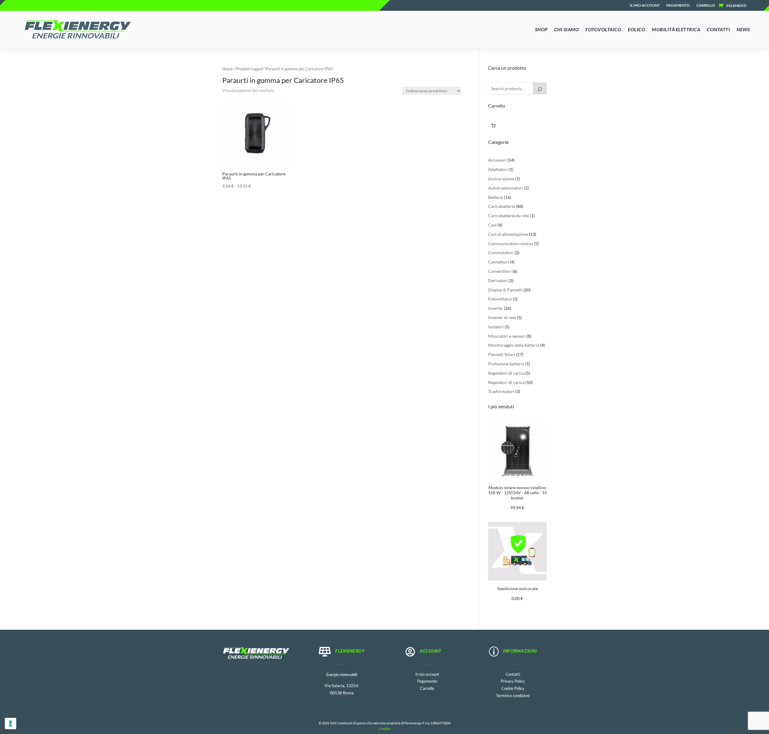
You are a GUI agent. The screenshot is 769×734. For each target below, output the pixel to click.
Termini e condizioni (513, 695)
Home (227, 68)
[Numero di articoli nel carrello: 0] (493, 125)
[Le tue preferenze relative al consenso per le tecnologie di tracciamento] (10, 723)
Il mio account (645, 5)
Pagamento (678, 5)
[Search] (540, 88)
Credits (384, 728)
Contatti (513, 674)
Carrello (705, 5)
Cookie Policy (512, 688)
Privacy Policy (513, 681)
